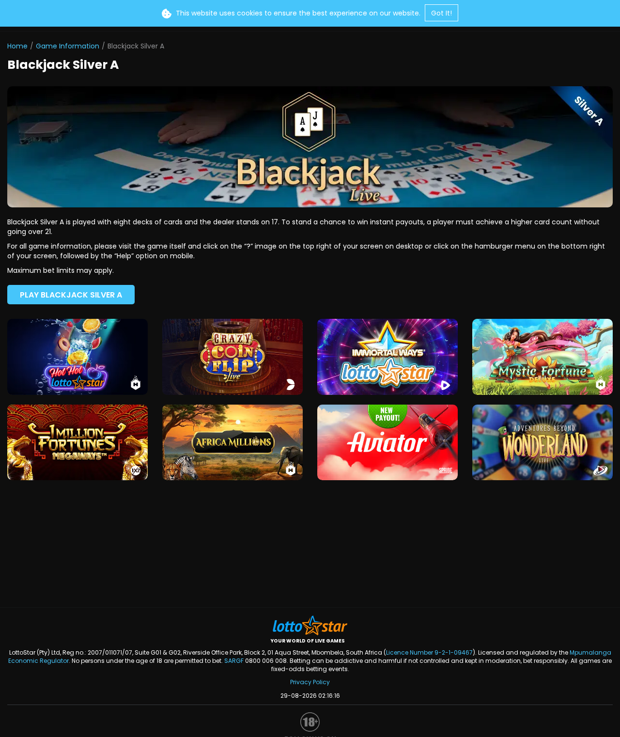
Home (17, 46)
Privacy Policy (310, 682)
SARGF (234, 661)
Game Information (67, 46)
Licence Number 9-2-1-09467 (429, 652)
